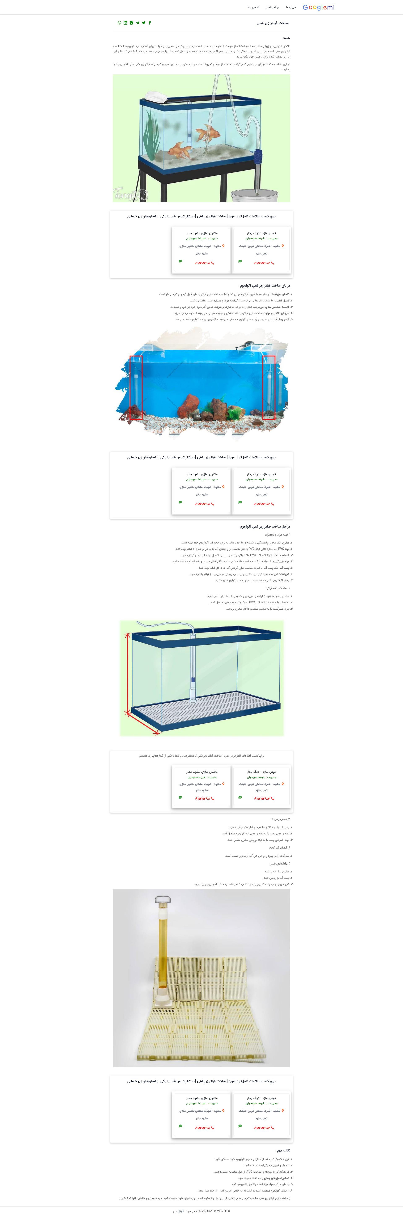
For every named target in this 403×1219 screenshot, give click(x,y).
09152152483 (262, 263)
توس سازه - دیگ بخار (261, 233)
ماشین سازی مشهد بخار (202, 233)
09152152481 (202, 263)
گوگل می (178, 1211)
